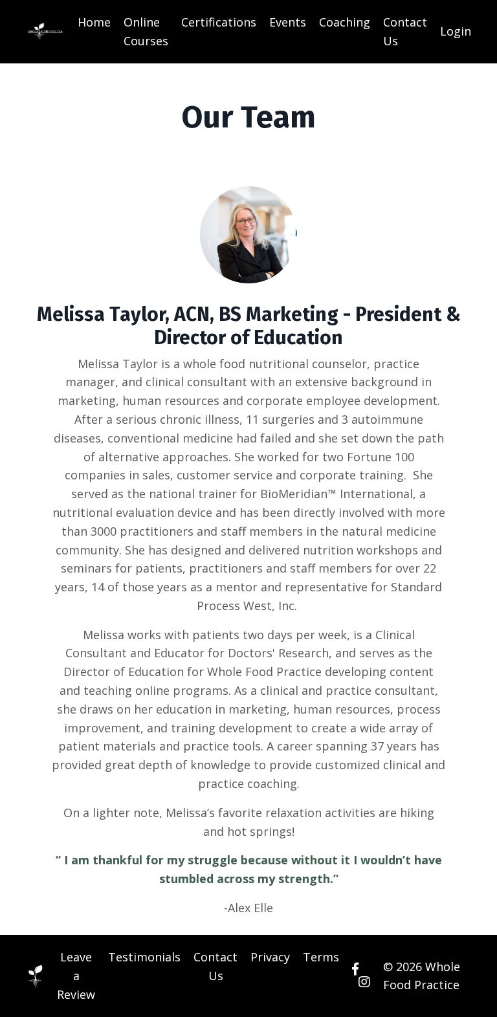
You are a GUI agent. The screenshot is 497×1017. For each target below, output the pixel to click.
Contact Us (405, 31)
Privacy (270, 957)
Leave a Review (76, 975)
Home (94, 22)
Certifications (218, 22)
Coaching (344, 22)
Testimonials (144, 957)
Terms (321, 957)
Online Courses (146, 31)
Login (455, 31)
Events (287, 22)
